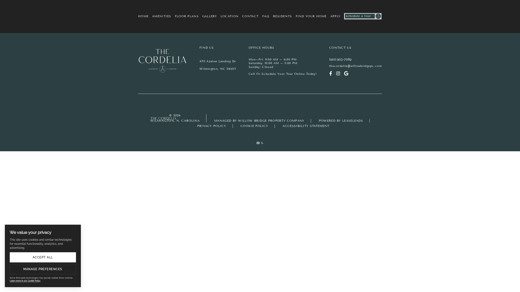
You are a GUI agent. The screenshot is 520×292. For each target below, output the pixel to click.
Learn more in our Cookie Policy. (25, 281)
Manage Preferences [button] (42, 269)
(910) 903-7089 (340, 59)
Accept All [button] (43, 257)
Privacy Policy (211, 126)
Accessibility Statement (306, 126)
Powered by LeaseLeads (341, 120)
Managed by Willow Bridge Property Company (259, 120)
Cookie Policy (254, 126)
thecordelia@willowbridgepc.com (355, 66)
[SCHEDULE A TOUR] (363, 16)
